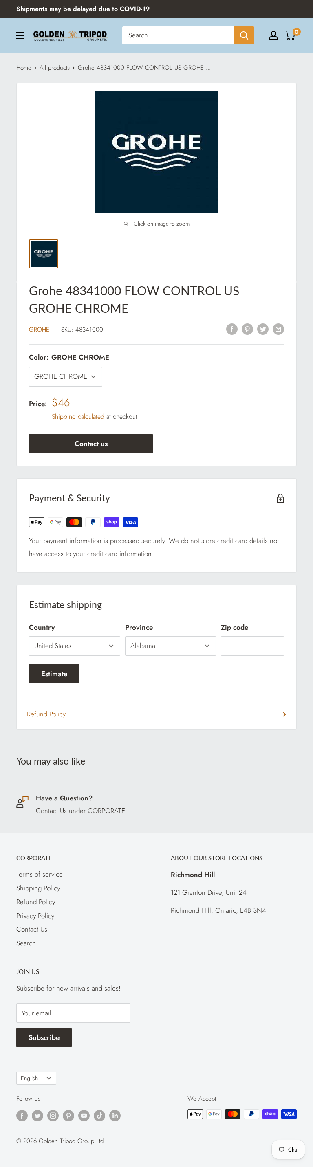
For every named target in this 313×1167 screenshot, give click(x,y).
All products (55, 67)
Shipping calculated (78, 416)
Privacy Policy (35, 916)
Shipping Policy (38, 888)
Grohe (39, 329)
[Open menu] (20, 35)
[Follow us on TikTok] (99, 1115)
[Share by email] (278, 328)
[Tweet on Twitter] (263, 328)
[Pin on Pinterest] (247, 328)
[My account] (273, 35)
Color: (69, 357)
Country (42, 627)
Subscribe (44, 1037)
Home (23, 67)
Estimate (54, 674)
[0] (290, 35)
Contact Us (31, 929)
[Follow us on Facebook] (22, 1115)
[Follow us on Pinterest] (68, 1115)
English (29, 1078)
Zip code (234, 627)
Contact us (91, 443)
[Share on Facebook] (232, 328)
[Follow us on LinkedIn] (115, 1115)
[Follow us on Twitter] (37, 1115)
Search (26, 943)
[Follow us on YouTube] (84, 1115)
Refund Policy (46, 714)
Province (139, 627)
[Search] (244, 35)
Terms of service (39, 874)
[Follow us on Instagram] (53, 1115)
